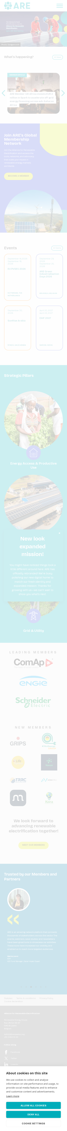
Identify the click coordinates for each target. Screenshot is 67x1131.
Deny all (33, 1114)
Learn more (12, 1096)
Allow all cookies (34, 1105)
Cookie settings (33, 1123)
